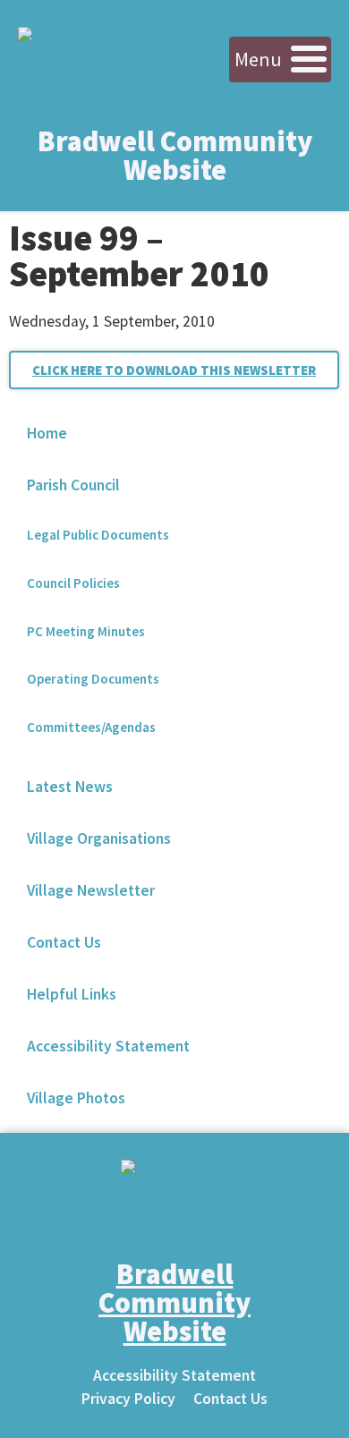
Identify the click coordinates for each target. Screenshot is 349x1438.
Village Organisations (99, 838)
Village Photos (76, 1098)
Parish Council (73, 485)
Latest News (70, 786)
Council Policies (73, 582)
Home (47, 433)
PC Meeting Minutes (86, 631)
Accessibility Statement (108, 1046)
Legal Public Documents (98, 534)
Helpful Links (71, 994)
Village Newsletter (91, 890)
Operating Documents (93, 678)
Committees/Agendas (91, 727)
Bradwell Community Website (175, 155)
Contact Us (64, 942)
